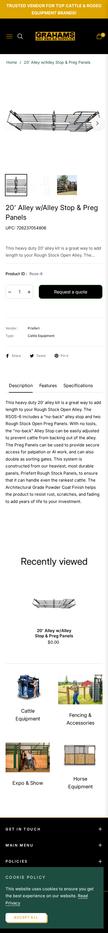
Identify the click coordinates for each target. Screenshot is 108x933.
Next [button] (97, 123)
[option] (54, 121)
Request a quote (70, 292)
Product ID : (24, 273)
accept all (26, 917)
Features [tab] (48, 385)
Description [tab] (21, 385)
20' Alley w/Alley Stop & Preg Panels (54, 633)
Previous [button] (10, 123)
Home (11, 62)
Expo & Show (27, 783)
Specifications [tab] (78, 385)
